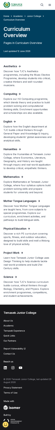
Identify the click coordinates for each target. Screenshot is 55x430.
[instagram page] (13, 367)
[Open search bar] (42, 4)
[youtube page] (20, 367)
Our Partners (10, 340)
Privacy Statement (13, 387)
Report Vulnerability (13, 348)
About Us (8, 320)
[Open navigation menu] (49, 4)
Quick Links (9, 335)
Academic (18, 16)
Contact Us (9, 353)
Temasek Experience (14, 330)
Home (6, 16)
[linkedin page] (5, 367)
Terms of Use (10, 392)
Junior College (34, 16)
